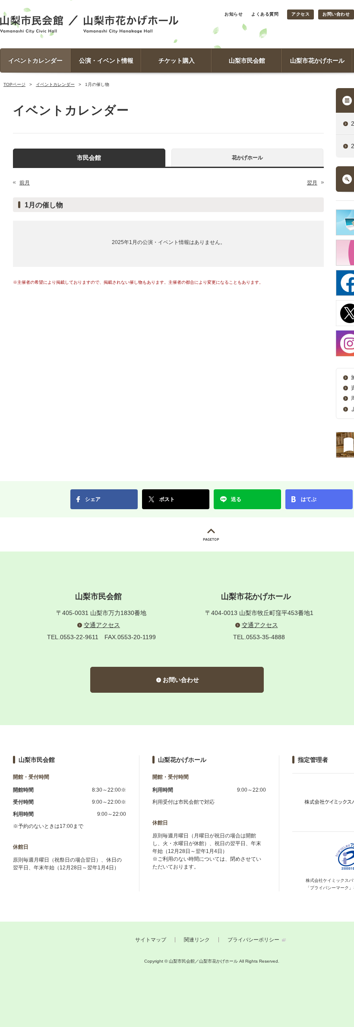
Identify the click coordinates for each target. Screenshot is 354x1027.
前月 (24, 183)
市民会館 (89, 157)
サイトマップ (150, 940)
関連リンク (197, 940)
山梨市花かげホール (317, 60)
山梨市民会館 (247, 60)
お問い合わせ (336, 14)
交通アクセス (102, 624)
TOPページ (14, 84)
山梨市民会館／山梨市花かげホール (89, 24)
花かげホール (247, 158)
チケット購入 (176, 60)
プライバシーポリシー (253, 940)
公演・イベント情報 (106, 60)
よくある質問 (264, 14)
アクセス (300, 14)
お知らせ (233, 14)
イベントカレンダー (35, 60)
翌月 (312, 183)
